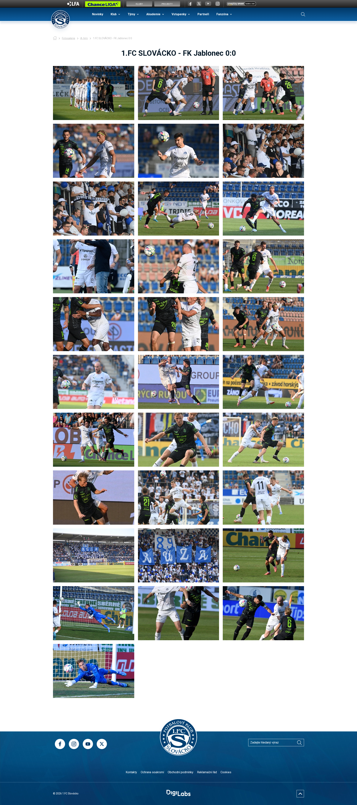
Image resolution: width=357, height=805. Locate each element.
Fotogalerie (68, 38)
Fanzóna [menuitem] (222, 14)
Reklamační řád (207, 772)
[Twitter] (102, 744)
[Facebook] (60, 744)
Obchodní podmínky (180, 772)
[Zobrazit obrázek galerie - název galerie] (93, 93)
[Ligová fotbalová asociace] (73, 5)
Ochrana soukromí (152, 772)
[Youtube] (88, 744)
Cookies (226, 772)
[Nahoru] (300, 793)
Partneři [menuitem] (203, 14)
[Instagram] (74, 744)
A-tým (84, 38)
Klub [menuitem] (114, 14)
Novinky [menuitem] (97, 14)
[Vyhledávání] (299, 742)
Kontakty (131, 772)
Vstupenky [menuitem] (179, 14)
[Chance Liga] (102, 5)
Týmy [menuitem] (131, 14)
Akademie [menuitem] (153, 14)
